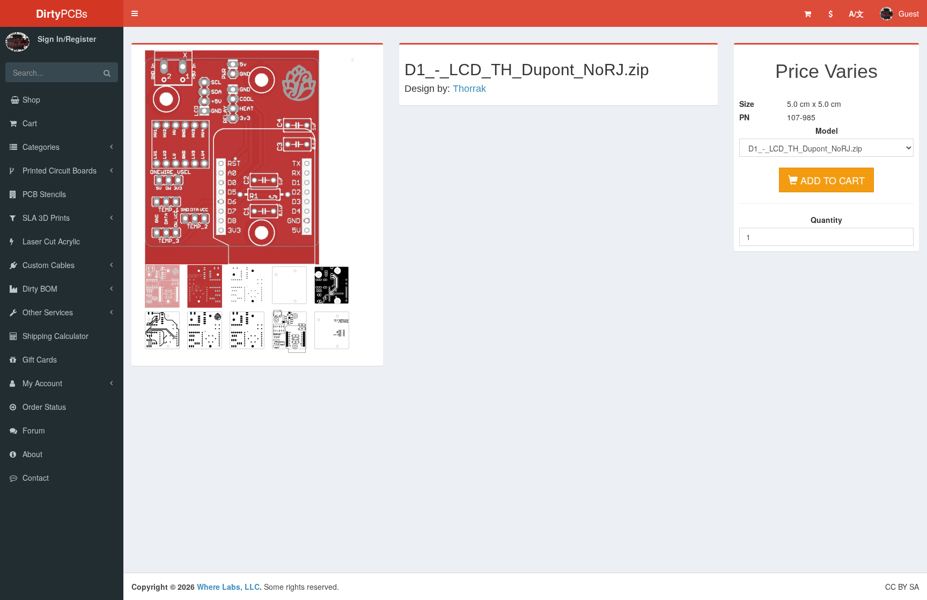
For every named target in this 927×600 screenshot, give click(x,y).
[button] (134, 13)
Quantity (826, 219)
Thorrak (469, 88)
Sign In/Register (67, 38)
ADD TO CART (831, 180)
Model (826, 130)
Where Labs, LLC (228, 586)
